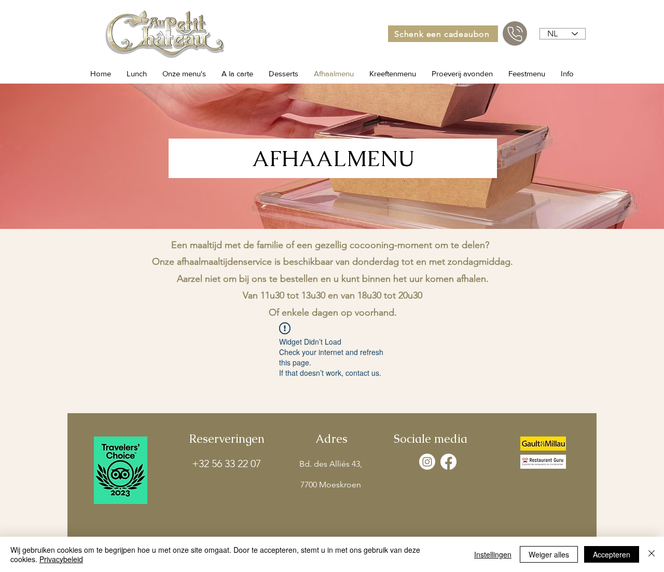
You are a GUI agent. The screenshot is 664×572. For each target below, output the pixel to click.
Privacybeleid (61, 559)
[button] (184, 73)
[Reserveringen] (515, 33)
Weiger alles (549, 554)
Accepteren (611, 554)
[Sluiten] (651, 554)
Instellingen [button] (492, 554)
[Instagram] (427, 462)
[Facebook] (448, 462)
